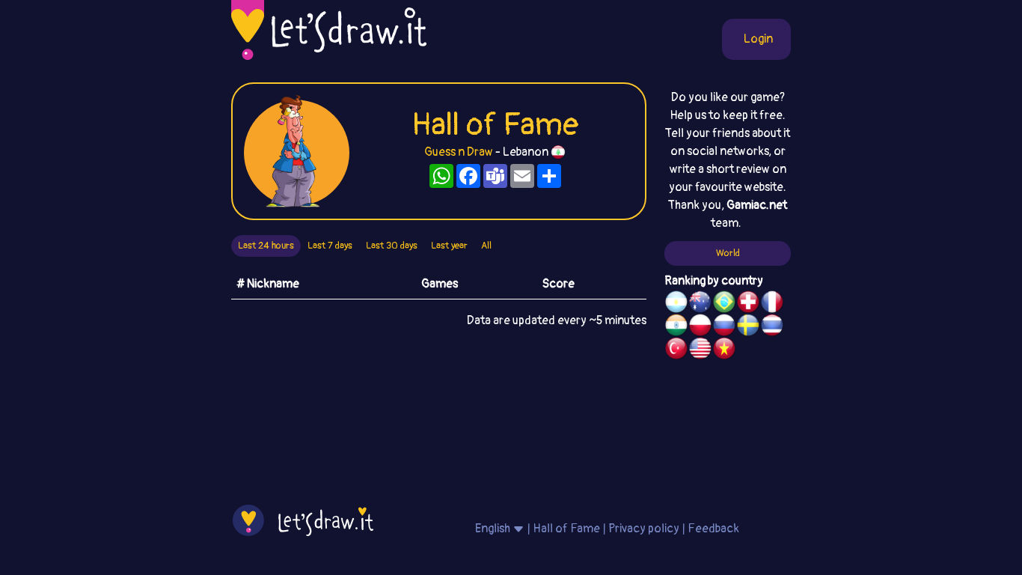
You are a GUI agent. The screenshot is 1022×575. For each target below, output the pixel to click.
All (486, 246)
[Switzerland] (748, 303)
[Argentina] (676, 303)
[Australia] (700, 303)
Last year (449, 246)
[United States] (700, 350)
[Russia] (724, 327)
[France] (772, 303)
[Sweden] (748, 327)
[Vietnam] (724, 350)
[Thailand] (772, 327)
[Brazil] (724, 303)
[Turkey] (676, 350)
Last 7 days (329, 246)
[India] (676, 327)
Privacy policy (643, 528)
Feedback (713, 528)
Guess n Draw (458, 151)
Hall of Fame (566, 528)
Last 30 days (391, 246)
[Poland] (700, 327)
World (728, 253)
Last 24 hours (266, 246)
